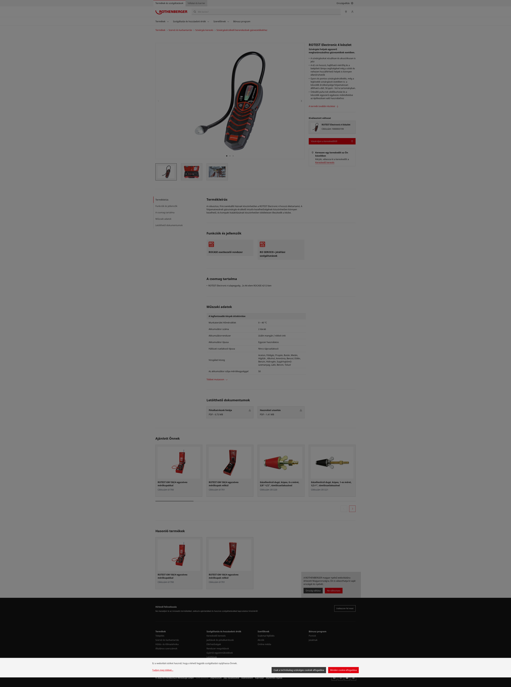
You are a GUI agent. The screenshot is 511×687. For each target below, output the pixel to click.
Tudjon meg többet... (162, 670)
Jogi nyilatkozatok (231, 678)
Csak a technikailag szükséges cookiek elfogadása (299, 670)
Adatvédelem (247, 678)
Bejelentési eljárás (274, 678)
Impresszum (216, 678)
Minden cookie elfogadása (343, 670)
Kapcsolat (259, 678)
